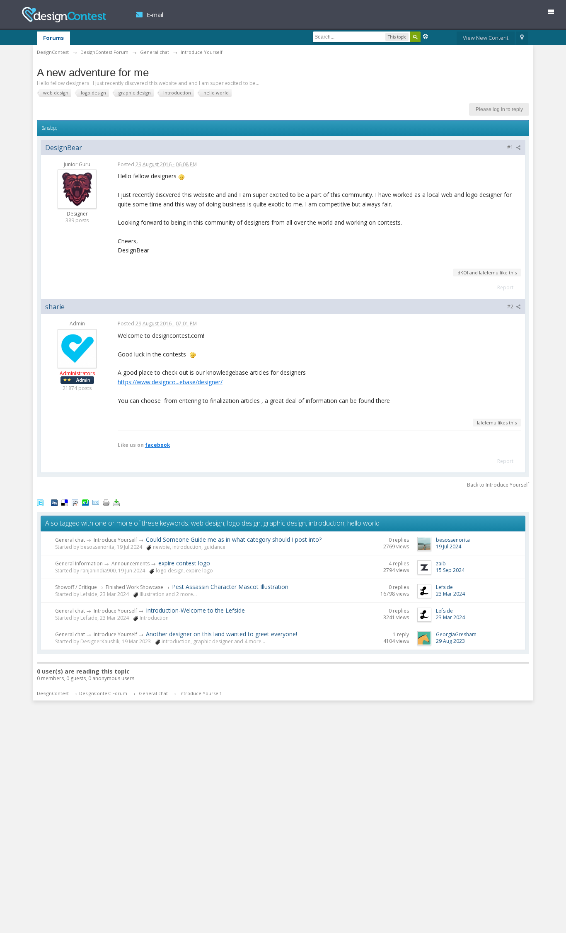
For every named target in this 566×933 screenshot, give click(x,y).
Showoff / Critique (76, 587)
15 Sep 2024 (450, 570)
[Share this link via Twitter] (40, 502)
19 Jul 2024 (448, 546)
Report (505, 287)
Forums (53, 37)
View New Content (485, 37)
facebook (157, 444)
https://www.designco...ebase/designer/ (170, 382)
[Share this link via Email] (95, 502)
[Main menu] (554, 13)
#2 (511, 306)
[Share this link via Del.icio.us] (64, 502)
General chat (70, 539)
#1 (511, 147)
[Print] (106, 502)
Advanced (425, 36)
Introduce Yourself (115, 539)
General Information (79, 563)
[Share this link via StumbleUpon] (85, 502)
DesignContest (64, 14)
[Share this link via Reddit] (75, 502)
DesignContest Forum (103, 693)
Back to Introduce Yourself (498, 484)
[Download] (116, 502)
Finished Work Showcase (134, 587)
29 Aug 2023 (450, 641)
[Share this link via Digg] (54, 502)
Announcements (130, 563)
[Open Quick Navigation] (522, 38)
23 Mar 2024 (450, 593)
